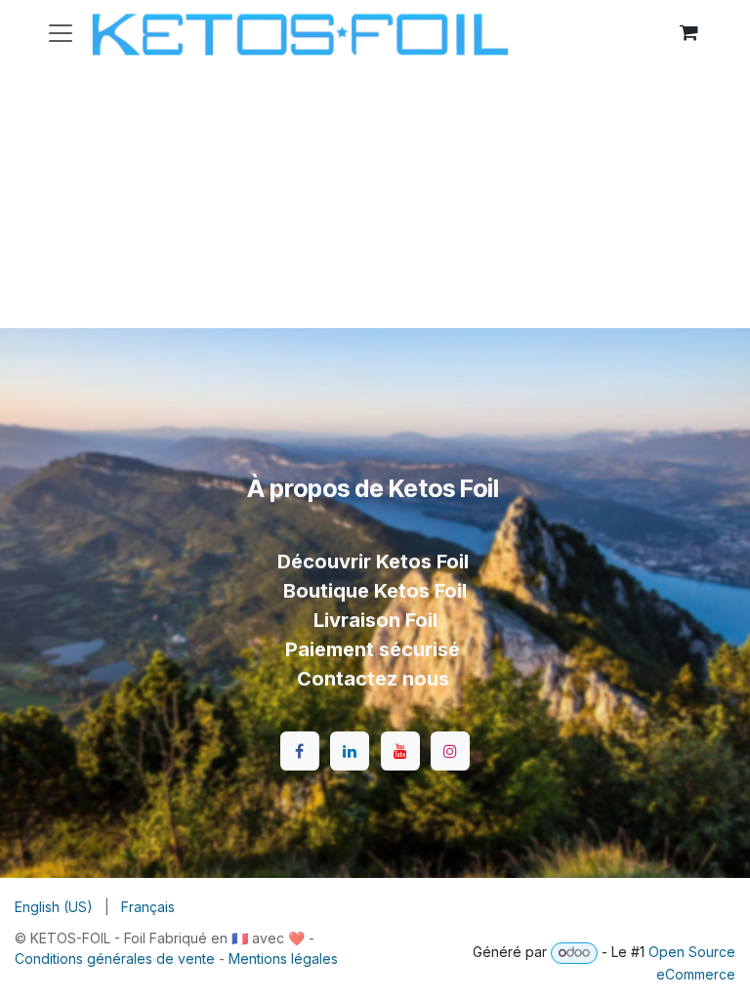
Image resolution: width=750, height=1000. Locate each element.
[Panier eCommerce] (688, 32)
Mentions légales (283, 958)
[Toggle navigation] (60, 32)
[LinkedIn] (349, 751)
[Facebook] (299, 751)
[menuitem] (54, 907)
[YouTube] (400, 751)
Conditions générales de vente (115, 958)
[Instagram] (450, 751)
